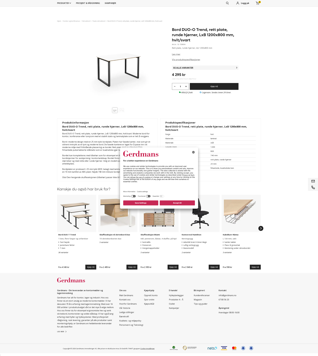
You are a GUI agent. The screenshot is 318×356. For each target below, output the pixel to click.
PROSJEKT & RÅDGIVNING (88, 3)
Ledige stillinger (126, 312)
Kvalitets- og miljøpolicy (130, 320)
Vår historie (124, 308)
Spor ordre (149, 299)
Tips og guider (200, 303)
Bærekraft (124, 316)
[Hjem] (71, 282)
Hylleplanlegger (176, 295)
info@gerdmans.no (227, 295)
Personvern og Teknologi (131, 325)
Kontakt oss (124, 299)
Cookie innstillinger (147, 348)
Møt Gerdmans (126, 295)
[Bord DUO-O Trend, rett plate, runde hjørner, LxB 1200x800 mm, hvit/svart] (119, 66)
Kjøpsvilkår (149, 303)
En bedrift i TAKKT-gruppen (130, 348)
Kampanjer (110, 3)
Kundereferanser (202, 295)
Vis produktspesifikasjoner (186, 59)
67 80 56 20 (224, 299)
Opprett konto (151, 295)
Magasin (198, 299)
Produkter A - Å (176, 299)
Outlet (172, 303)
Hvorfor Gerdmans (128, 303)
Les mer (176, 54)
